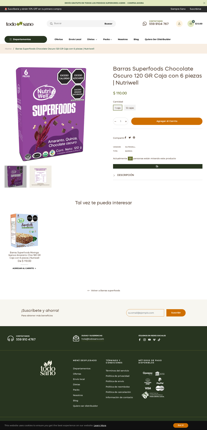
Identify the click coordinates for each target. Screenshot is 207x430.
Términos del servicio (117, 370)
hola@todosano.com (93, 339)
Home (8, 48)
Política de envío (115, 381)
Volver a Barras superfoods (105, 290)
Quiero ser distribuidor (85, 406)
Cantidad (118, 101)
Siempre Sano (178, 9)
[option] (24, 245)
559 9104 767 (159, 24)
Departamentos (81, 368)
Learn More (100, 425)
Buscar (108, 23)
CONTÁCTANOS (156, 21)
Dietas (76, 384)
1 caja (117, 108)
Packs (76, 389)
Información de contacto (119, 397)
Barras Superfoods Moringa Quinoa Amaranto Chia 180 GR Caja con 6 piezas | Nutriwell (24, 255)
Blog (75, 400)
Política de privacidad (117, 376)
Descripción (125, 175)
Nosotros (78, 395)
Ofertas (77, 373)
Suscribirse (195, 9)
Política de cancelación (118, 392)
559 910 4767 (26, 339)
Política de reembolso (118, 386)
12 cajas (130, 108)
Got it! (181, 425)
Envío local (79, 379)
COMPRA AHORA (135, 3)
